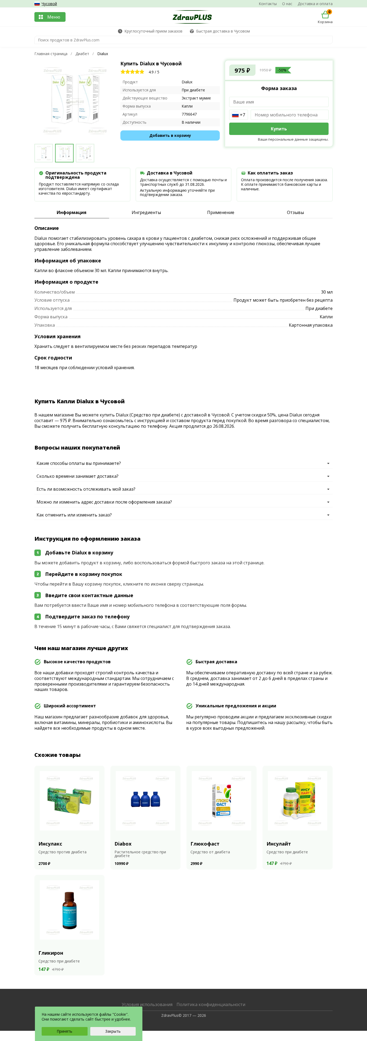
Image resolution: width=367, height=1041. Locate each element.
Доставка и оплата (315, 3)
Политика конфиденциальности (211, 1004)
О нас (287, 3)
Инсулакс (50, 843)
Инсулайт (279, 843)
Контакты (268, 3)
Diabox (122, 843)
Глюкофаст (205, 843)
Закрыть (113, 1031)
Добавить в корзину (170, 135)
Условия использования (147, 1004)
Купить (279, 129)
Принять (64, 1031)
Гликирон (50, 953)
